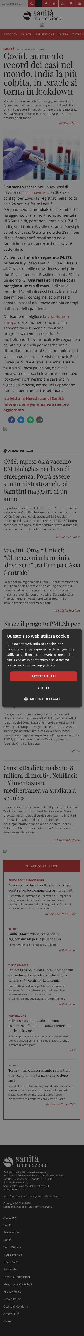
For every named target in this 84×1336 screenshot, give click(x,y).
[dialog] (42, 668)
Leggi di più (46, 665)
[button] (42, 698)
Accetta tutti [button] (44, 676)
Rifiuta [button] (43, 688)
